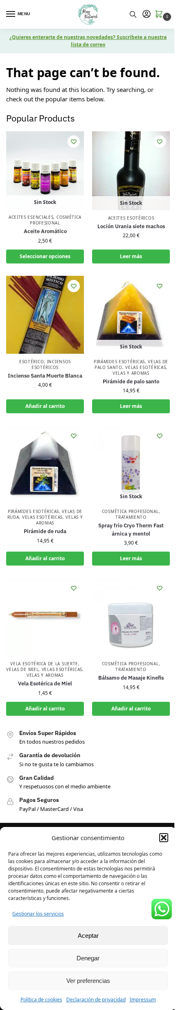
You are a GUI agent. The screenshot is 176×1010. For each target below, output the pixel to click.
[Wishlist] (74, 141)
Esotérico (31, 361)
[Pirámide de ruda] (45, 465)
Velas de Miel (22, 669)
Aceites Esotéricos (131, 218)
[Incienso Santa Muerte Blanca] (45, 315)
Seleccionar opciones (45, 256)
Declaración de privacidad (96, 999)
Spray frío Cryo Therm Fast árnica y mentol (131, 529)
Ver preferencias (88, 980)
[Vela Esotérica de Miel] (45, 617)
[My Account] (146, 14)
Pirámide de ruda (45, 531)
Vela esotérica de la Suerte (44, 663)
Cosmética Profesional (55, 220)
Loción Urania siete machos (131, 226)
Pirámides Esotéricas (119, 361)
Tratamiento (131, 517)
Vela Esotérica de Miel (45, 683)
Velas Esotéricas (145, 367)
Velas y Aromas (131, 373)
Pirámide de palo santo (131, 381)
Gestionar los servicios (38, 913)
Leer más (131, 256)
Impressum (143, 999)
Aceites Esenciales (31, 217)
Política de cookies (41, 999)
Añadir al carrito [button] (45, 406)
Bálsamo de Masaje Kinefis (131, 677)
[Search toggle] (133, 14)
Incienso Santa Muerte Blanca (45, 375)
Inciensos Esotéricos (51, 364)
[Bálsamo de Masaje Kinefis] (131, 617)
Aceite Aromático (45, 231)
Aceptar (88, 935)
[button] (164, 838)
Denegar (88, 958)
